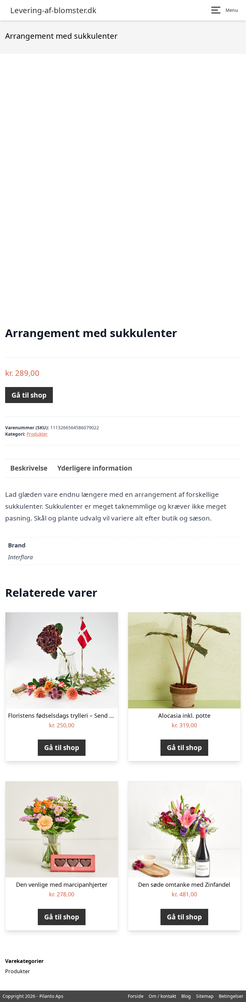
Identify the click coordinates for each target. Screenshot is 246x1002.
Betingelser (231, 996)
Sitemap (205, 996)
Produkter (37, 434)
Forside (136, 996)
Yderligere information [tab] (94, 468)
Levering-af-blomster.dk (53, 10)
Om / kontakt (162, 996)
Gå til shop (29, 395)
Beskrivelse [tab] (28, 468)
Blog (186, 996)
